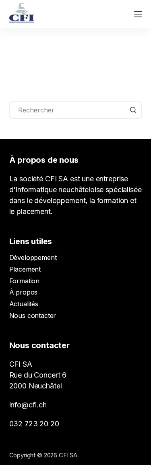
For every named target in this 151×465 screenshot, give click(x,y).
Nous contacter (32, 315)
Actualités (23, 304)
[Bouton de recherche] (133, 110)
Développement (33, 257)
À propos (23, 292)
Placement (25, 269)
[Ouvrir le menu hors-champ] (138, 14)
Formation (24, 281)
